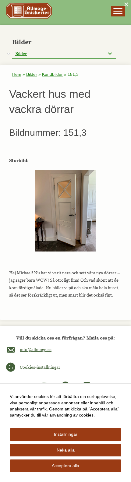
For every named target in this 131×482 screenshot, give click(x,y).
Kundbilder (52, 74)
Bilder (31, 74)
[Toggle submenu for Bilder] (109, 53)
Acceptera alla (65, 465)
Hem (16, 74)
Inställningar (65, 434)
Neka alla (66, 450)
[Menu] (118, 11)
